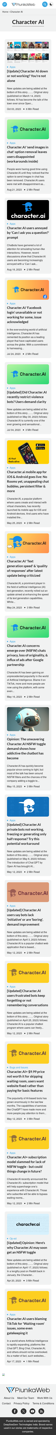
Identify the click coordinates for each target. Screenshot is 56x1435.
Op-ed (13, 1238)
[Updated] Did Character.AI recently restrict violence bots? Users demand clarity (27, 397)
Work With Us (44, 1398)
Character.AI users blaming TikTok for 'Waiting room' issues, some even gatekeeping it (27, 1326)
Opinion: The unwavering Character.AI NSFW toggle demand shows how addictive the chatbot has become (26, 748)
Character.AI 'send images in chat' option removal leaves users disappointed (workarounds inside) (27, 154)
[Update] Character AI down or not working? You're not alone (27, 76)
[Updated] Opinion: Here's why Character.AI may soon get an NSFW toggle (27, 1247)
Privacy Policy (21, 1403)
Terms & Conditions (43, 1403)
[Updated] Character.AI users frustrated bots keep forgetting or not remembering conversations (27, 998)
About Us (9, 1398)
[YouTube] (32, 1411)
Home (5, 11)
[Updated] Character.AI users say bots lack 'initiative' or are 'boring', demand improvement (25, 917)
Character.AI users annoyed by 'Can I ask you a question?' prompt (28, 232)
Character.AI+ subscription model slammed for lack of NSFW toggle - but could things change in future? (27, 1164)
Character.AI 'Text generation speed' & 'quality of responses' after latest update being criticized (27, 568)
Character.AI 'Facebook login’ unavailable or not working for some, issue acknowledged (24, 315)
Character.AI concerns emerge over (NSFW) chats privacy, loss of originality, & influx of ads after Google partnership (27, 655)
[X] (23, 1411)
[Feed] (41, 1411)
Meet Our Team (25, 1398)
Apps (12, 67)
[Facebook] (15, 1411)
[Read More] (28, 52)
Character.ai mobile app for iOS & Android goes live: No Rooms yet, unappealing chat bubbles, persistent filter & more (28, 481)
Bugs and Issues (19, 1067)
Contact (6, 1403)
